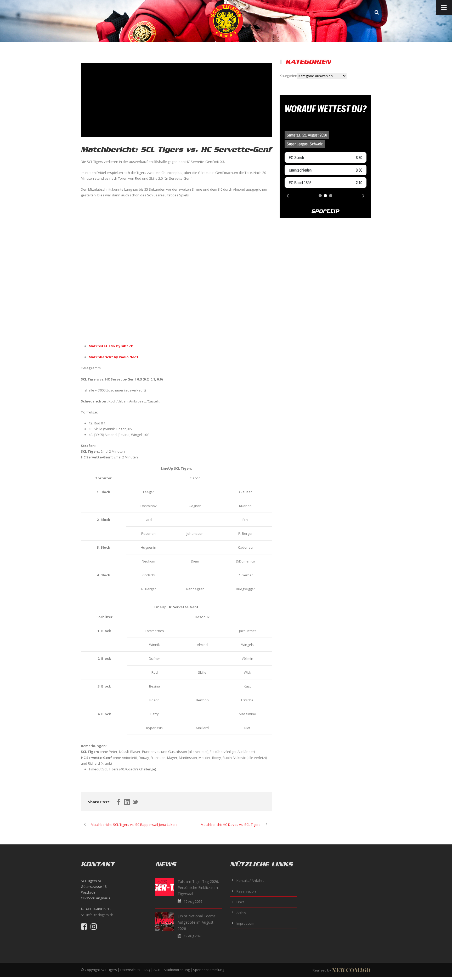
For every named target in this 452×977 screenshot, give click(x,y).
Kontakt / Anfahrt (250, 880)
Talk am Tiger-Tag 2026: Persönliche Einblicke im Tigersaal (198, 887)
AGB (157, 969)
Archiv (241, 912)
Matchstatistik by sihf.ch (111, 346)
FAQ (147, 969)
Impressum (245, 923)
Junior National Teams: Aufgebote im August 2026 (197, 922)
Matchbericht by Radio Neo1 (113, 357)
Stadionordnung (177, 969)
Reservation (246, 891)
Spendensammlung (208, 969)
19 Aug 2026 (193, 901)
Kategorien (288, 75)
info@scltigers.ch (99, 914)
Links (240, 902)
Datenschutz (130, 969)
